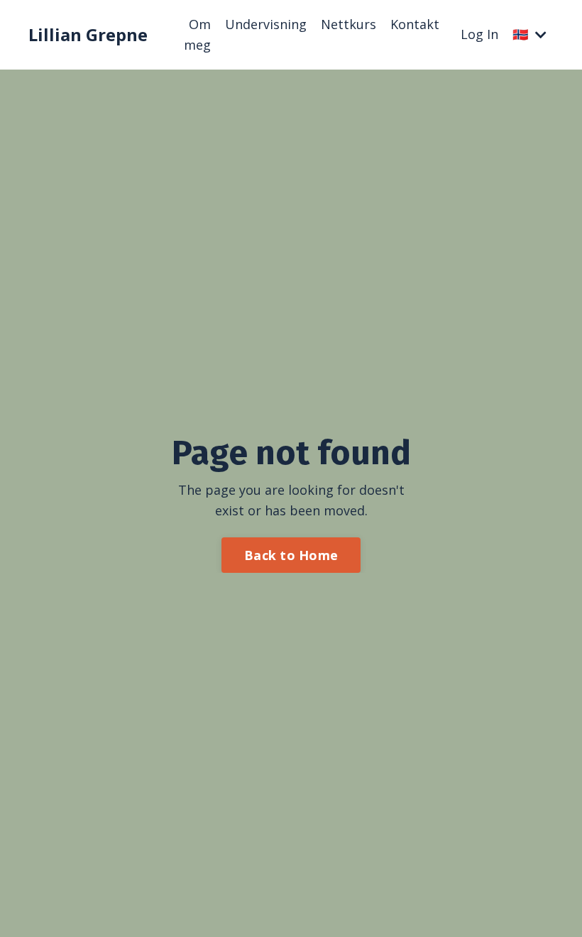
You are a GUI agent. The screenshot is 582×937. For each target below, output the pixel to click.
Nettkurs (348, 24)
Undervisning (266, 24)
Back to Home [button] (291, 555)
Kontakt (414, 24)
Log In (479, 34)
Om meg (197, 34)
